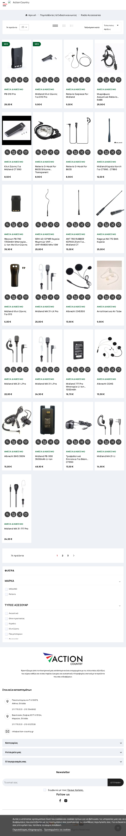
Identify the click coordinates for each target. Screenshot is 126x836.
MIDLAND (13, 589)
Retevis (12, 594)
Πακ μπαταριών (15, 634)
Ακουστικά (13, 613)
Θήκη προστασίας (17, 618)
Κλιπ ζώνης (14, 628)
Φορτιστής (14, 639)
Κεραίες (12, 623)
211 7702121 (17, 709)
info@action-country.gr (22, 731)
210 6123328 (30, 724)
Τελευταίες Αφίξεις (112, 26)
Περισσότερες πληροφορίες (27, 829)
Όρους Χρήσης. (75, 790)
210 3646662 (30, 709)
